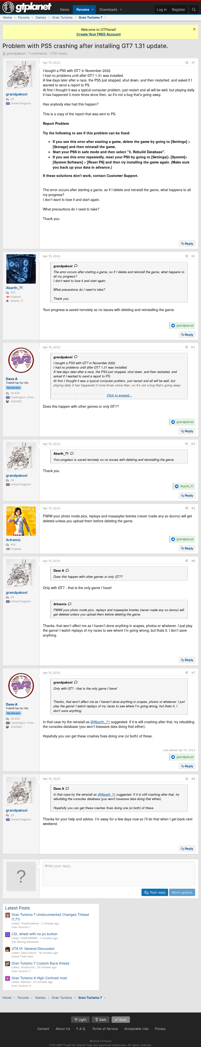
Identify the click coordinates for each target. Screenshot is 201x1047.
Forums (82, 9)
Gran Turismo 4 (21, 986)
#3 (193, 347)
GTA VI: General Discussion (33, 948)
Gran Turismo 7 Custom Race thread (40, 963)
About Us (63, 1029)
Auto (122, 1020)
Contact (43, 1029)
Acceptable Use (136, 1029)
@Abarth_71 (100, 721)
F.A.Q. (81, 1029)
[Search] (194, 9)
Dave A (58, 570)
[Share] (187, 63)
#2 (193, 256)
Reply (189, 243)
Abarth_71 (61, 453)
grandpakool (16, 53)
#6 (193, 561)
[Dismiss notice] (194, 29)
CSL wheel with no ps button (34, 934)
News (64, 9)
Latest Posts (17, 908)
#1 (193, 62)
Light (82, 1020)
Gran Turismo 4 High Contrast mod (39, 978)
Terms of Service (105, 1029)
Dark (102, 1020)
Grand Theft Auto (22, 956)
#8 (193, 778)
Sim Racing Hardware (25, 941)
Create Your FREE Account (98, 34)
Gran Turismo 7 (21, 927)
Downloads (108, 9)
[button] (92, 9)
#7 (193, 673)
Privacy (160, 1029)
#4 (193, 444)
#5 (193, 508)
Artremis (59, 604)
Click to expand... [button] (119, 395)
